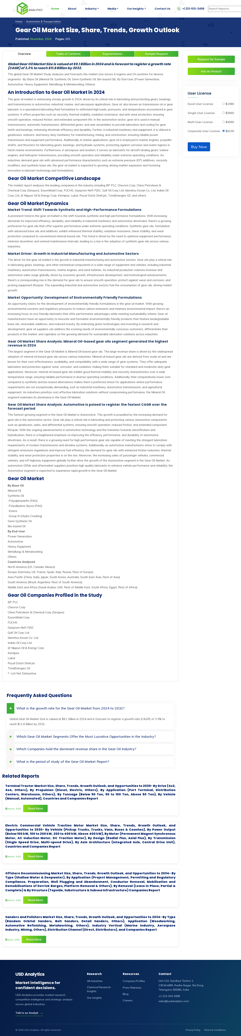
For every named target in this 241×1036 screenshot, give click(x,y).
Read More (35, 808)
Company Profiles (134, 981)
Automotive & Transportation (43, 21)
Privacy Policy (193, 1029)
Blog (125, 994)
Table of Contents (68, 54)
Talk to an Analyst (29, 1013)
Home (55, 9)
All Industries (95, 981)
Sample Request (156, 54)
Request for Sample (211, 59)
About (72, 9)
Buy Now (199, 146)
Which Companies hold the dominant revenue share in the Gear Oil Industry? (76, 749)
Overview (24, 54)
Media (112, 9)
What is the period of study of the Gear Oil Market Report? (62, 761)
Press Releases (132, 987)
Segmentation (112, 54)
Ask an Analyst (211, 71)
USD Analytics (30, 974)
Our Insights (135, 9)
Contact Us (162, 9)
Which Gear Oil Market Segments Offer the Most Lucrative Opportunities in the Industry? (86, 736)
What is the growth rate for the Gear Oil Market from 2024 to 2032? (70, 708)
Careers (128, 1000)
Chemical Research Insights (99, 989)
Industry (91, 9)
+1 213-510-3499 (193, 9)
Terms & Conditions (215, 1029)
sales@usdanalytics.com (174, 1001)
